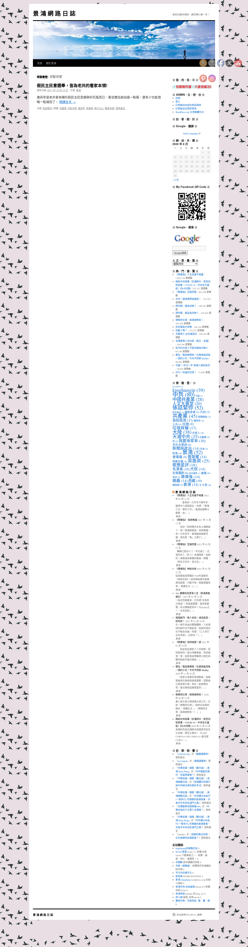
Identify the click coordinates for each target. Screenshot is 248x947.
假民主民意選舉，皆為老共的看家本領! (72, 85)
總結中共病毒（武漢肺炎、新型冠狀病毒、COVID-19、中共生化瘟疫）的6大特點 (193, 285)
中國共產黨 (188, 399)
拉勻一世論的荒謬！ (186, 372)
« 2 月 (175, 179)
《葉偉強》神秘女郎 (186, 568)
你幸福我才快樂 (184, 326)
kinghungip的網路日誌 (187, 848)
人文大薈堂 (187, 403)
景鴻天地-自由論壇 (185, 886)
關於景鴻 (51, 63)
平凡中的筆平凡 (184, 872)
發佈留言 (120, 108)
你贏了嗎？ (181, 330)
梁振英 (89, 108)
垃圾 (188, 424)
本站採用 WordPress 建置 (189, 914)
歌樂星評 (184, 465)
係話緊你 (47, 108)
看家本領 (109, 108)
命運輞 (179, 862)
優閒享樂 (192, 412)
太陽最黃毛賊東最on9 (189, 806)
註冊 (178, 98)
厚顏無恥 (204, 416)
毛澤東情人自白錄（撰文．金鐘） (193, 340)
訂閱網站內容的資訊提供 (188, 105)
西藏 (195, 480)
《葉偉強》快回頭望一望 (188, 642)
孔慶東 (204, 437)
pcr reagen (182, 760)
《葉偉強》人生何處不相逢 (189, 274)
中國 (199, 395)
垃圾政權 (184, 428)
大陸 (181, 432)
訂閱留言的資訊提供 (186, 108)
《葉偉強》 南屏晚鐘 (186, 519)
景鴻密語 (180, 893)
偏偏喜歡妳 (202, 753)
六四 (205, 412)
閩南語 (177, 484)
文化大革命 (181, 445)
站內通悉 (195, 473)
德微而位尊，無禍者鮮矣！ (189, 319)
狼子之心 (99, 108)
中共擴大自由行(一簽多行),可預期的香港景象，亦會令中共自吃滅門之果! (193, 799)
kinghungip (188, 390)
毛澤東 (180, 469)
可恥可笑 (72, 108)
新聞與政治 (185, 448)
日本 (204, 448)
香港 (191, 484)
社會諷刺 (180, 473)
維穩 (205, 473)
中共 (183, 394)
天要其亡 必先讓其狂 (186, 333)
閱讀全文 (67, 102)
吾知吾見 (182, 420)
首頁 (39, 63)
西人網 (179, 897)
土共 (177, 424)
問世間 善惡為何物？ (187, 312)
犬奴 (197, 468)
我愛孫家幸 (192, 440)
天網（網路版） (184, 865)
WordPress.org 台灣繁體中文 (190, 112)
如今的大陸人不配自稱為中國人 (192, 347)
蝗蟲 (180, 480)
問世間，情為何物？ (186, 305)
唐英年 (81, 108)
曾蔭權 (197, 456)
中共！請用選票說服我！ (188, 298)
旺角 (177, 453)
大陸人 (198, 433)
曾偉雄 (179, 457)
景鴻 (78, 90)
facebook (177, 386)
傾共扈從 (178, 412)
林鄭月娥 (179, 461)
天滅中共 (185, 436)
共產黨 (62, 108)
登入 (178, 101)
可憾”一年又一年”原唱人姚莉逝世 (193, 365)
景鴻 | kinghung (183, 879)
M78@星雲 (181, 851)
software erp (183, 753)
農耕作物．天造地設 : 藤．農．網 (193, 900)
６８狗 (205, 485)
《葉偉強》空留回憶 (186, 291)
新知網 (179, 876)
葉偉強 (190, 476)
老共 (176, 477)
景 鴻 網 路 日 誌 (54, 13)
